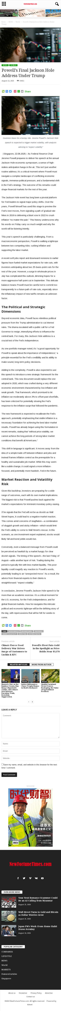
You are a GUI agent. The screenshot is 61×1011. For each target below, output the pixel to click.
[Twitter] (25, 878)
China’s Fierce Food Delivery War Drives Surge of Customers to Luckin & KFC (14, 650)
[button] (56, 4)
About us (11, 993)
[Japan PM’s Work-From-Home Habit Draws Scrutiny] (8, 930)
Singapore (6, 978)
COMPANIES (7, 952)
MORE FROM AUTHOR (41, 664)
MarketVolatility (9, 634)
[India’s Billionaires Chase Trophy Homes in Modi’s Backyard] (30, 676)
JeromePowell (26, 631)
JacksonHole (14, 631)
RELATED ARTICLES (18, 664)
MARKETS (6, 969)
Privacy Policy (36, 993)
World (13, 65)
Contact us (30, 996)
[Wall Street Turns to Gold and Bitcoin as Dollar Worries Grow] (8, 916)
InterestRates (34, 634)
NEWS (5, 65)
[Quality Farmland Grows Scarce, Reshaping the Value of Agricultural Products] (50, 676)
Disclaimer (23, 993)
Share (28, 91)
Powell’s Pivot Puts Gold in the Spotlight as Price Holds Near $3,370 (46, 648)
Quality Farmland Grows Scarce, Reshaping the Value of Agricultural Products (49, 687)
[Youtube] (42, 878)
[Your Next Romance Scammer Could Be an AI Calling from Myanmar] (8, 902)
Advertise (49, 993)
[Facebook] (19, 878)
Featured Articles (9, 974)
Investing (23, 634)
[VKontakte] (37, 878)
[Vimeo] (31, 878)
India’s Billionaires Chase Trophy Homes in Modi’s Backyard (30, 686)
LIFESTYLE (6, 956)
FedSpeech (38, 631)
